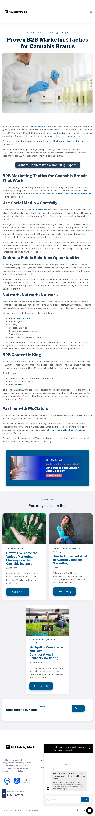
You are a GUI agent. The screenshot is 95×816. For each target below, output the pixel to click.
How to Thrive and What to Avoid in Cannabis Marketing (70, 559)
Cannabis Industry (36, 32)
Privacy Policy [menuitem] (31, 810)
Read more (16, 592)
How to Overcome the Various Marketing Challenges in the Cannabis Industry (21, 558)
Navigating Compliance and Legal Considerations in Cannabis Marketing (46, 653)
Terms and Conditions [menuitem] (12, 810)
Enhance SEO (15, 384)
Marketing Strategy (57, 32)
